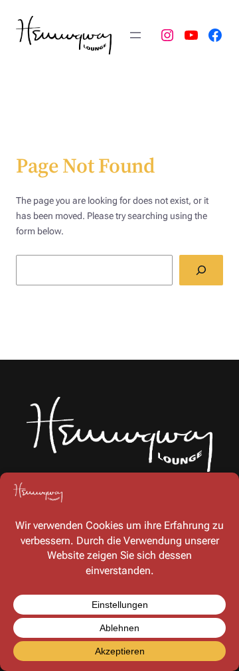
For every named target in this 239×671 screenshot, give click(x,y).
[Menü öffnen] (135, 35)
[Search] (201, 270)
